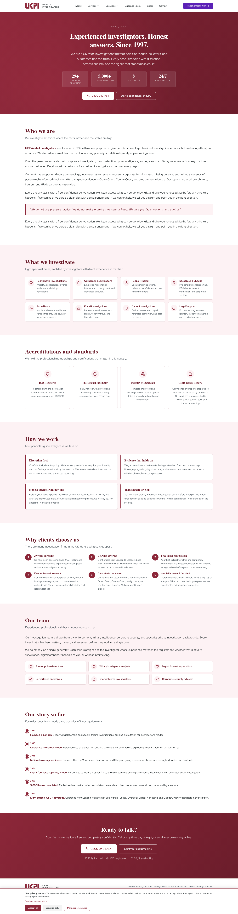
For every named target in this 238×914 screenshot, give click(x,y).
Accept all (33, 908)
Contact (163, 5)
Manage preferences (77, 908)
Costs (150, 5)
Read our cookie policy (36, 901)
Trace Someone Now (196, 5)
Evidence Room (133, 5)
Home (114, 26)
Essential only (52, 908)
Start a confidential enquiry (136, 95)
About (78, 5)
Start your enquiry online (138, 849)
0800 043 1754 (100, 95)
